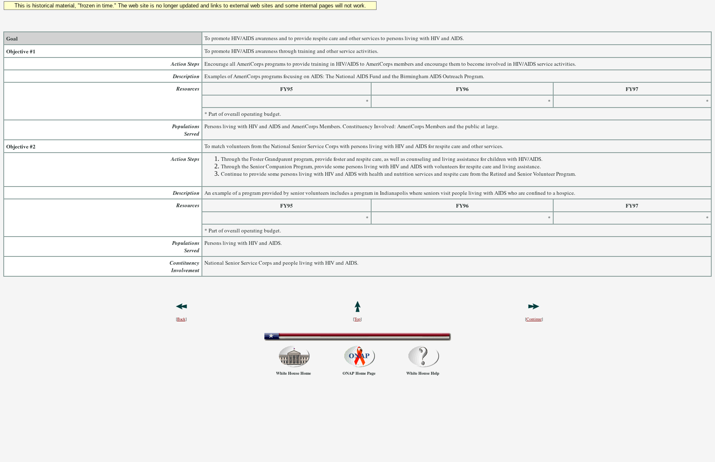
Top (357, 319)
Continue (534, 319)
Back (181, 319)
